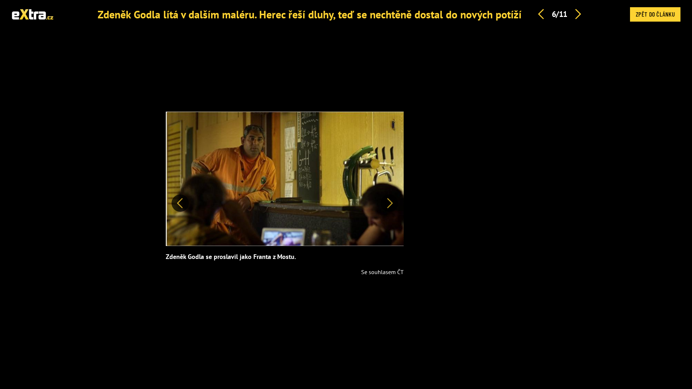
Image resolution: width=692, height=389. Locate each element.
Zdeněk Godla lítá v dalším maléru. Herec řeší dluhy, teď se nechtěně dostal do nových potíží (310, 14)
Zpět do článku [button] (655, 14)
